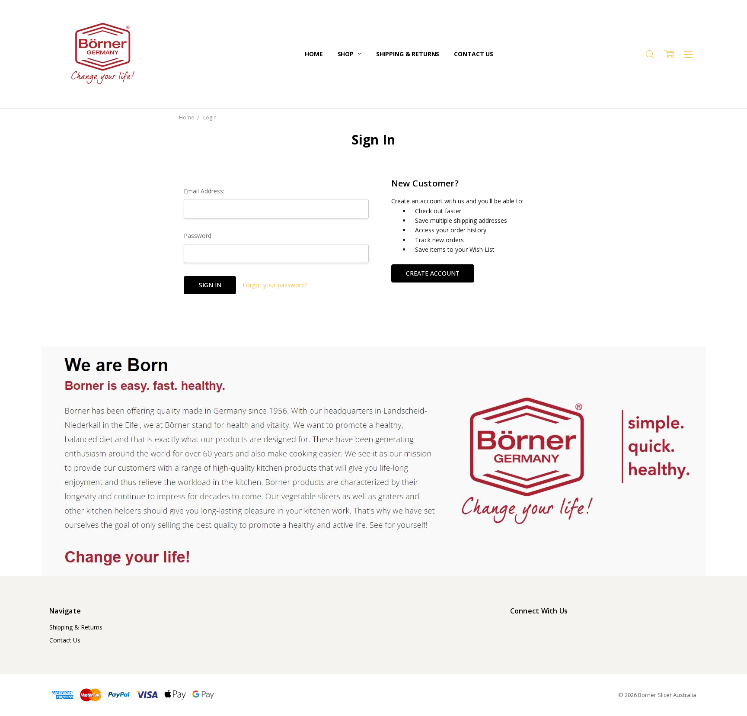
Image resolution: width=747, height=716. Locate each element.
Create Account (433, 273)
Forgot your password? (275, 285)
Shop (346, 54)
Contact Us (473, 54)
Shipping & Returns (407, 54)
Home (313, 54)
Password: (198, 235)
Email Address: (204, 191)
